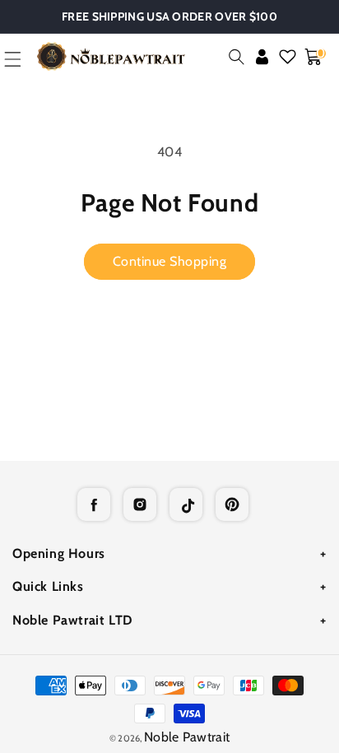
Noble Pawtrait (187, 737)
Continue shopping (170, 261)
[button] (236, 57)
